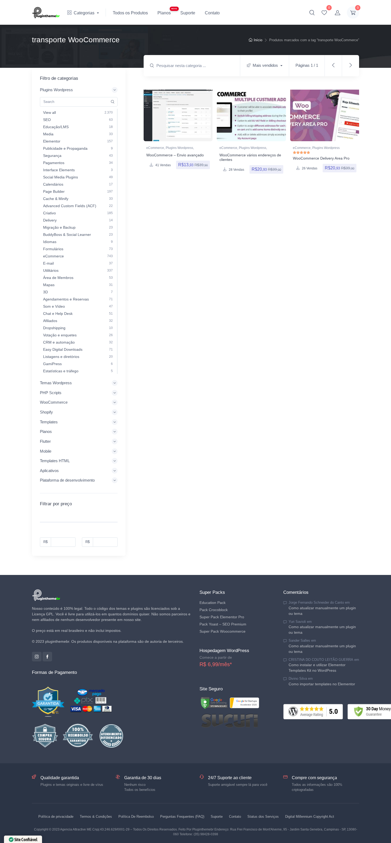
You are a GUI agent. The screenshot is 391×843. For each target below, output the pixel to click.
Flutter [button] (45, 441)
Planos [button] (46, 431)
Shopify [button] (46, 412)
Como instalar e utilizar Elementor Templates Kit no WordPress (317, 668)
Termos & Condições (96, 817)
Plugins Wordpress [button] (56, 89)
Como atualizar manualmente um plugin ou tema (322, 611)
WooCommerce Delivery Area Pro (321, 158)
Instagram (36, 656)
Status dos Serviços (263, 817)
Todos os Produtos (130, 13)
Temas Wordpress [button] (56, 383)
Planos (164, 13)
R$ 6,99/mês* (215, 664)
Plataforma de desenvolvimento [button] (67, 480)
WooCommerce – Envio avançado (175, 155)
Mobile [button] (45, 451)
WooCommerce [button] (54, 402)
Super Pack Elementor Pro (221, 617)
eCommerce (155, 148)
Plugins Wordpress (179, 148)
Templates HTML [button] (55, 460)
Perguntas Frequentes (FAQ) (182, 817)
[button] (312, 12)
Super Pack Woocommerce (222, 631)
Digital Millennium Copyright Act (309, 817)
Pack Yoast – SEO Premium (222, 624)
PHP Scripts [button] (50, 392)
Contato (212, 13)
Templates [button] (49, 422)
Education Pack (212, 602)
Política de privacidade (55, 817)
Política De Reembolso (136, 817)
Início (258, 40)
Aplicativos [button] (49, 470)
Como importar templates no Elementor (322, 684)
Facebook (47, 656)
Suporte (187, 13)
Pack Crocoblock (213, 610)
